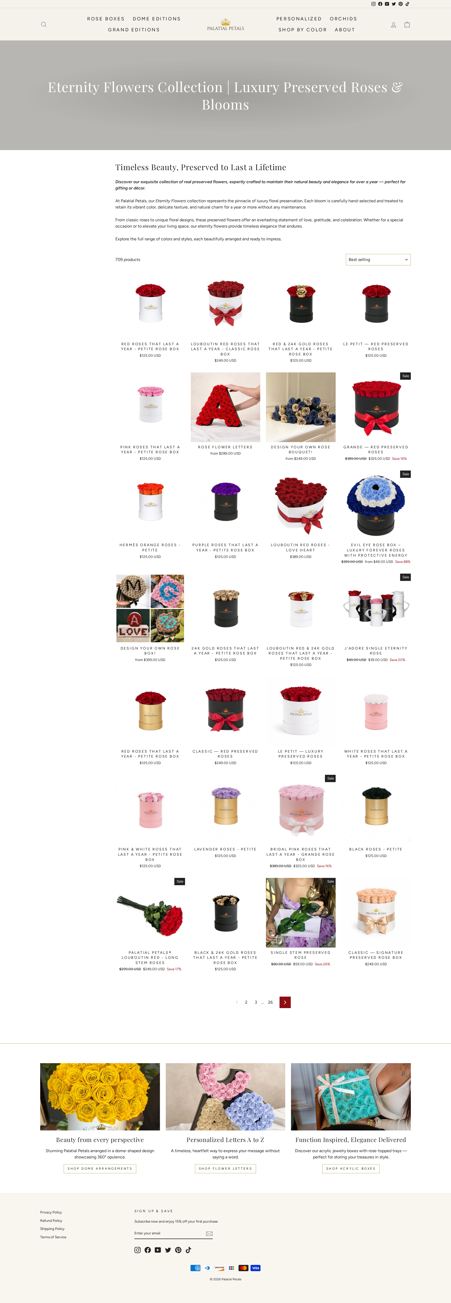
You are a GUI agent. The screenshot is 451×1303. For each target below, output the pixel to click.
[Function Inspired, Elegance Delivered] (351, 1097)
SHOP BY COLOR (302, 30)
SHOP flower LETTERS (225, 1168)
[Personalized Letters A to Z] (226, 1097)
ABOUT (345, 30)
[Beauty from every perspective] (100, 1097)
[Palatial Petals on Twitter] (168, 1250)
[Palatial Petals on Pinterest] (178, 1250)
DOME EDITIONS (157, 19)
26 (270, 1002)
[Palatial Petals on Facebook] (148, 1250)
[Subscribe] (209, 1233)
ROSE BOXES (106, 19)
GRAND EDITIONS (134, 30)
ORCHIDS (343, 19)
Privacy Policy (51, 1212)
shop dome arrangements (100, 1168)
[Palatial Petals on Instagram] (137, 1250)
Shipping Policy (52, 1229)
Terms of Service (53, 1237)
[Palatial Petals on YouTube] (158, 1250)
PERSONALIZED (299, 19)
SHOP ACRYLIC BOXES (351, 1168)
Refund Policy (51, 1220)
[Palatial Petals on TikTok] (188, 1250)
